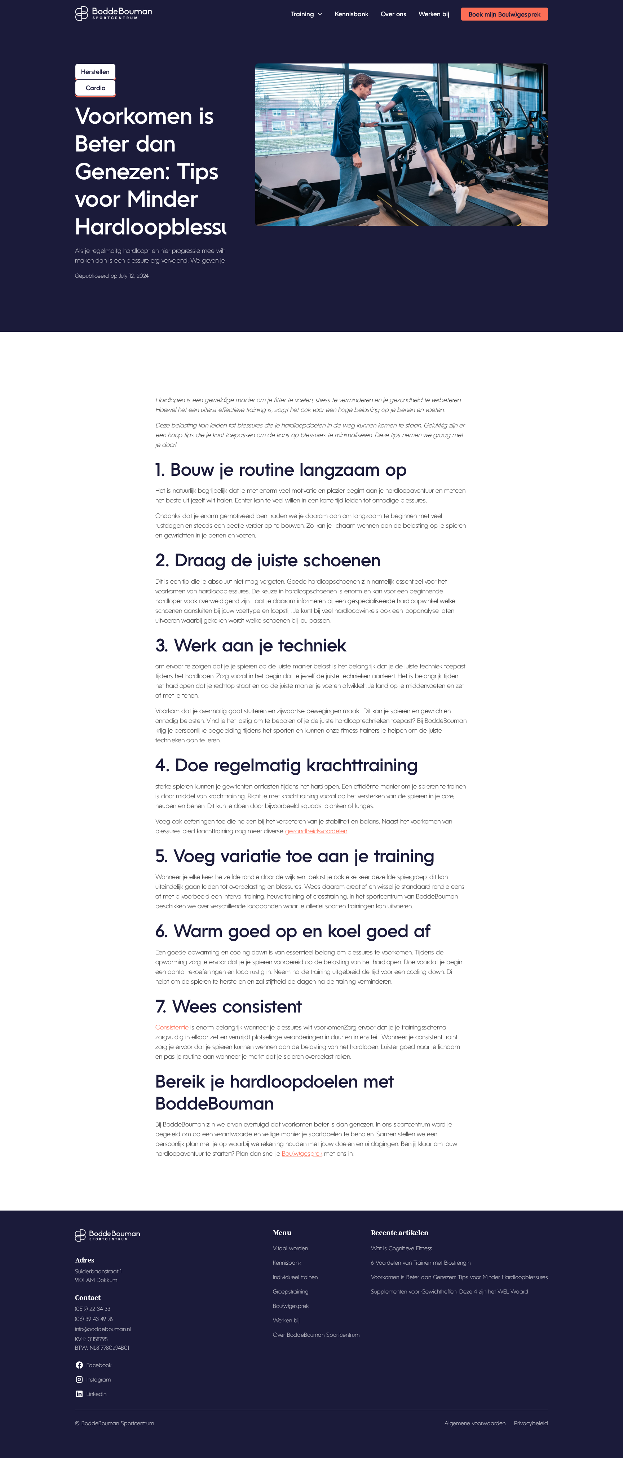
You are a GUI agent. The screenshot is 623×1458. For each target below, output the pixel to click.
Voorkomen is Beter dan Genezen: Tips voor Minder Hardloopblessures (459, 1277)
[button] (307, 14)
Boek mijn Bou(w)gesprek (504, 14)
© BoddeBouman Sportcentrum (114, 1423)
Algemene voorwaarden (475, 1423)
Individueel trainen (295, 1277)
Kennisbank (351, 13)
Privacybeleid (531, 1423)
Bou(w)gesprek (302, 1154)
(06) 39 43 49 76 (94, 1318)
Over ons (393, 13)
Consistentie (172, 1027)
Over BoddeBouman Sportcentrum (316, 1334)
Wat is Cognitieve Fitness (401, 1248)
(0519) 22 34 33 (92, 1308)
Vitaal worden (290, 1248)
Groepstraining (290, 1291)
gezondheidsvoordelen (316, 831)
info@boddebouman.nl (103, 1328)
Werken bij (434, 13)
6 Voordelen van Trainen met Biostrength (420, 1262)
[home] (114, 14)
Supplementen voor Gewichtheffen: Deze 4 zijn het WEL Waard (449, 1291)
